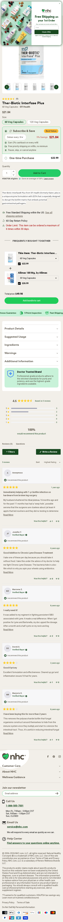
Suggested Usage (15, 337)
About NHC (9, 771)
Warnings (10, 353)
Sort (38, 462)
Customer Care (11, 766)
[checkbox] (19, 263)
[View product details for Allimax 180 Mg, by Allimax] (10, 278)
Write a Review (51, 453)
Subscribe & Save (24, 130)
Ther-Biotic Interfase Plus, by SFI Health (36, 253)
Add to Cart (39, 173)
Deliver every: (13, 137)
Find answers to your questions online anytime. (33, 843)
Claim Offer (46, 32)
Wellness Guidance (13, 777)
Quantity (6, 166)
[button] (10, 98)
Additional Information (19, 361)
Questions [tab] (20, 444)
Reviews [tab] (7, 444)
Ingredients (12, 345)
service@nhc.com (17, 826)
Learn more (48, 178)
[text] (31, 240)
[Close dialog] (59, 3)
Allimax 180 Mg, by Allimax (32, 272)
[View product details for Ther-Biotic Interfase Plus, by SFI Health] (10, 258)
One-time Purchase (21, 158)
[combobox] (38, 258)
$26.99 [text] (25, 283)
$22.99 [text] (25, 263)
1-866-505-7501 (14, 805)
